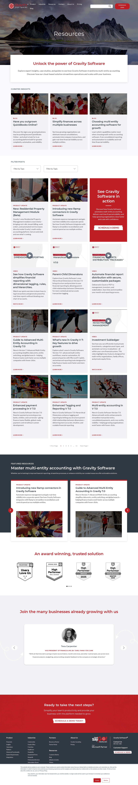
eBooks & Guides (54, 760)
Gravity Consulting (76, 742)
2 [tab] (69, 586)
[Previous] (10, 510)
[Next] (127, 510)
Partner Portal (53, 744)
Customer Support (120, 748)
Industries (42, 4)
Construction (31, 742)
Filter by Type (19, 169)
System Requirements (12, 754)
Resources (52, 4)
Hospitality (31, 752)
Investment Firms (32, 754)
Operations (9, 747)
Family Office (31, 744)
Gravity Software (120, 738)
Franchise (30, 747)
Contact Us (117, 742)
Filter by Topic (52, 169)
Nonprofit (30, 757)
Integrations (9, 757)
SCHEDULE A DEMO (122, 6)
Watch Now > (18, 304)
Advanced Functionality (12, 752)
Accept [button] (97, 780)
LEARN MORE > (18, 146)
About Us (70, 4)
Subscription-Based (33, 762)
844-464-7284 (117, 744)
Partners (61, 4)
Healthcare (31, 749)
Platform (8, 749)
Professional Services (34, 760)
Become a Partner (54, 742)
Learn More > (18, 238)
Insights (8, 744)
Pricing (79, 4)
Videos (51, 762)
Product (33, 4)
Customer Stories (54, 754)
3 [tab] (71, 586)
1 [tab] (66, 586)
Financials (9, 742)
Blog (31, 8)
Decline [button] (106, 780)
